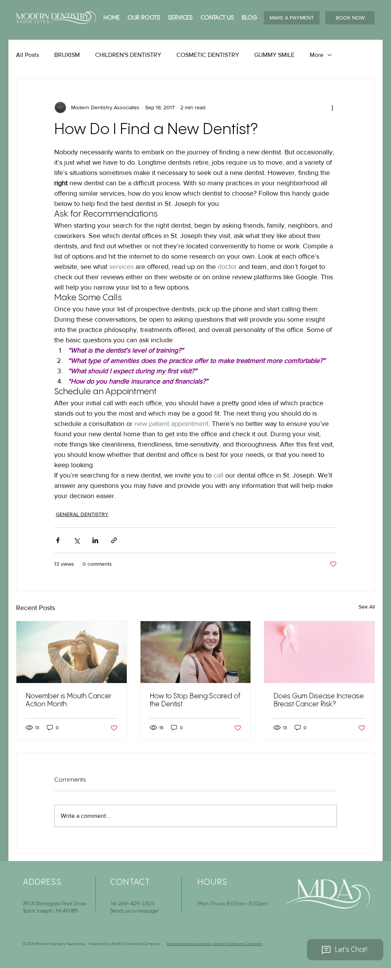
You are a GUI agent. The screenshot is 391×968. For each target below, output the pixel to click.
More (316, 55)
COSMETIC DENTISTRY (207, 55)
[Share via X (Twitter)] (76, 540)
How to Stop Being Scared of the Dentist (195, 700)
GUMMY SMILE (274, 55)
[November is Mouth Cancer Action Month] (71, 652)
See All (367, 607)
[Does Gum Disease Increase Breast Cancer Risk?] (319, 652)
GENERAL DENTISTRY (82, 514)
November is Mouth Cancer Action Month (68, 700)
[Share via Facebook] (57, 540)
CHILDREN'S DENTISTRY (128, 55)
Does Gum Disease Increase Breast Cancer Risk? (318, 700)
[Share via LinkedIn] (95, 540)
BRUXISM (67, 55)
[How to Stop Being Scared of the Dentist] (196, 652)
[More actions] (332, 107)
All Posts (27, 55)
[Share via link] (114, 540)
